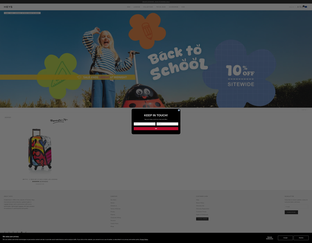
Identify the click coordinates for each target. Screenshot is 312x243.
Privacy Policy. (144, 239)
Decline (301, 238)
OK (156, 128)
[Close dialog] (179, 110)
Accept (285, 238)
